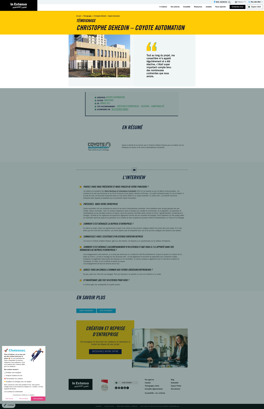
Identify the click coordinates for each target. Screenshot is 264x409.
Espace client (256, 7)
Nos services (175, 7)
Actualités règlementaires (154, 389)
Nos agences (221, 2)
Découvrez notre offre (105, 352)
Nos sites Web (255, 2)
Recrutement (175, 389)
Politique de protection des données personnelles (160, 406)
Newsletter (174, 383)
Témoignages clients (152, 386)
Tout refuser (9, 398)
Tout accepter (38, 398)
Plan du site (109, 406)
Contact (99, 406)
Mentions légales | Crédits (127, 406)
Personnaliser (23, 398)
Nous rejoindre (220, 7)
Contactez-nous (237, 7)
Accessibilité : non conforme (155, 393)
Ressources (198, 7)
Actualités (186, 7)
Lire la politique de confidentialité (13, 391)
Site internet (106, 311)
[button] (8, 405)
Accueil (78, 16)
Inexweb (209, 7)
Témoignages (87, 16)
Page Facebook (86, 311)
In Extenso (163, 7)
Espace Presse (176, 386)
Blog (172, 380)
